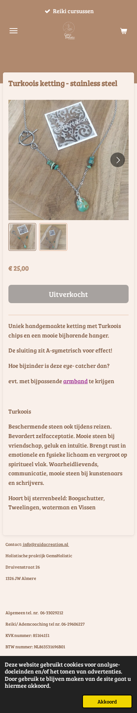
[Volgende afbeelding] (117, 159)
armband (75, 381)
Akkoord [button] (107, 701)
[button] (22, 237)
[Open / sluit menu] (13, 31)
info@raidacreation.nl (45, 544)
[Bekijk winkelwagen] (123, 31)
